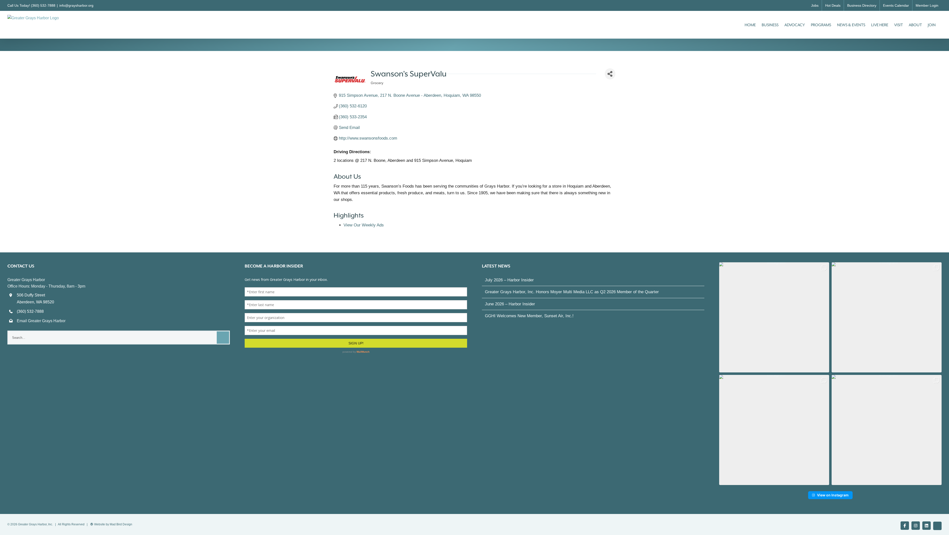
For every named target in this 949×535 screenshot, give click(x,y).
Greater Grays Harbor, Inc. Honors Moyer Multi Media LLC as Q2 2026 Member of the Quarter (572, 292)
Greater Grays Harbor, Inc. (35, 524)
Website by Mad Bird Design (113, 524)
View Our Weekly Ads (364, 225)
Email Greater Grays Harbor (41, 321)
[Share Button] (610, 73)
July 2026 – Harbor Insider (509, 280)
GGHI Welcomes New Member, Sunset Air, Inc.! (529, 316)
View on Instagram (833, 495)
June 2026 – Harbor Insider (510, 304)
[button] (774, 317)
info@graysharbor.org (76, 5)
